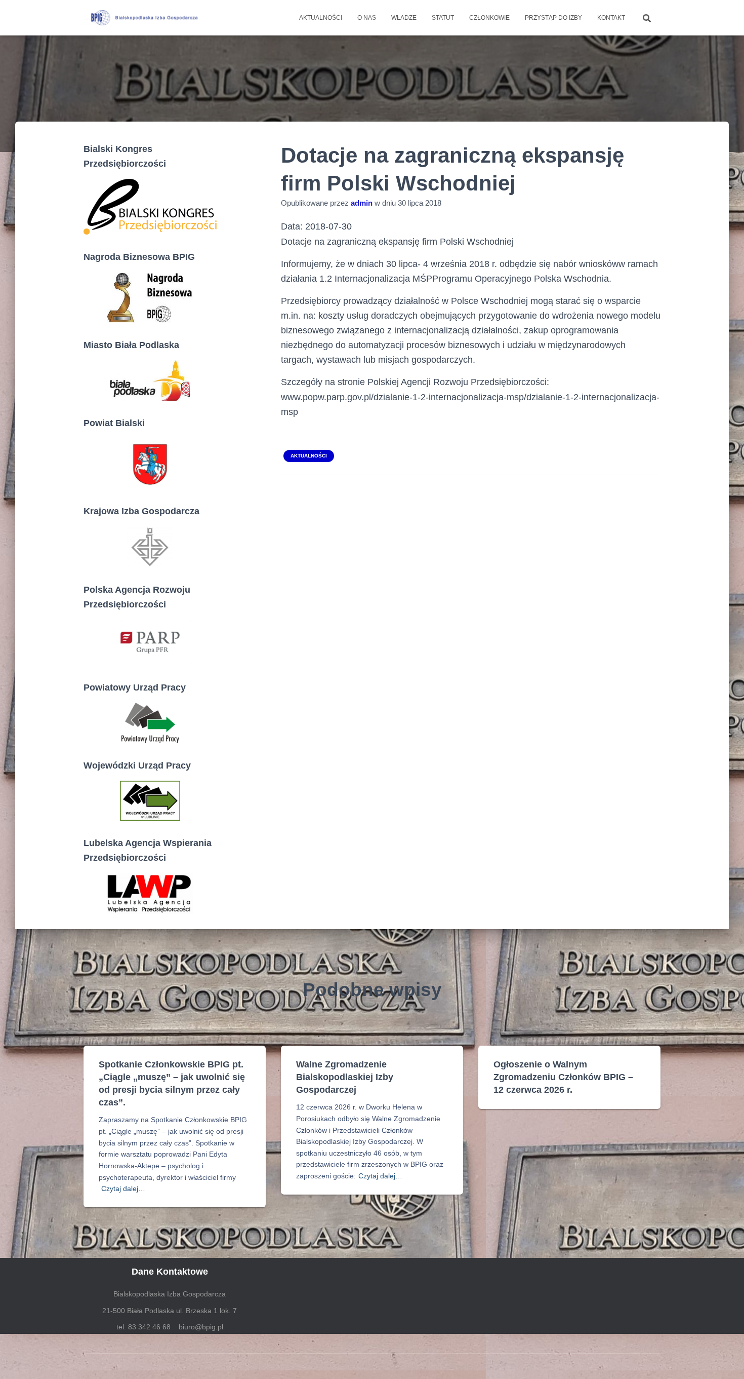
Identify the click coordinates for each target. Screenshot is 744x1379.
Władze (404, 17)
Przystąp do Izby (553, 17)
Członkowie (489, 17)
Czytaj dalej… (123, 1188)
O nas (366, 17)
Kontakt (611, 17)
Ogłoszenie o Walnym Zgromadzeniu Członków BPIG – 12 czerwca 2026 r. (563, 1077)
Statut (443, 17)
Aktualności (320, 17)
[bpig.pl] (143, 17)
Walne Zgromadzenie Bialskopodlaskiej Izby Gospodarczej (344, 1077)
